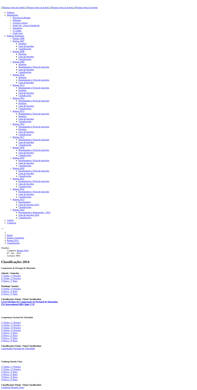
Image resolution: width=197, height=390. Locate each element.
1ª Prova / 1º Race (9, 281)
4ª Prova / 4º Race (9, 341)
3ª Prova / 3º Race (9, 294)
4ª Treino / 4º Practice (11, 330)
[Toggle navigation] (2, 228)
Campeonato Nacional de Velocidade (18, 348)
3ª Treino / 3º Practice (11, 289)
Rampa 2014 (23, 250)
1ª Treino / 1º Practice (11, 276)
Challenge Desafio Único (12, 387)
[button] (12, 15)
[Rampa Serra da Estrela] (49, 7)
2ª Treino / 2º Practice (11, 278)
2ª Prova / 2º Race (9, 291)
